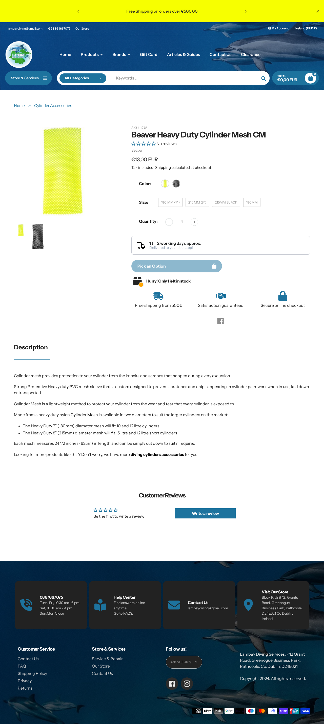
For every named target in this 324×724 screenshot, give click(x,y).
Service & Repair (107, 658)
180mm (252, 202)
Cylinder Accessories (53, 106)
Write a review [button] (205, 513)
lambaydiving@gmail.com (25, 28)
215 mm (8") (197, 202)
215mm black (226, 202)
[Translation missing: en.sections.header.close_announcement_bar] (317, 11)
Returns (25, 688)
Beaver (137, 150)
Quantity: (148, 221)
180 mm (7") (170, 202)
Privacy (25, 680)
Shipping (163, 167)
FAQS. (128, 613)
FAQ (22, 666)
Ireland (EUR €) (306, 28)
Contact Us (28, 658)
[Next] (245, 11)
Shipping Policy (32, 673)
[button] (143, 143)
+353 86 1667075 (59, 28)
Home (20, 106)
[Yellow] (165, 183)
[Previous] (78, 11)
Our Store (82, 28)
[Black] (176, 183)
